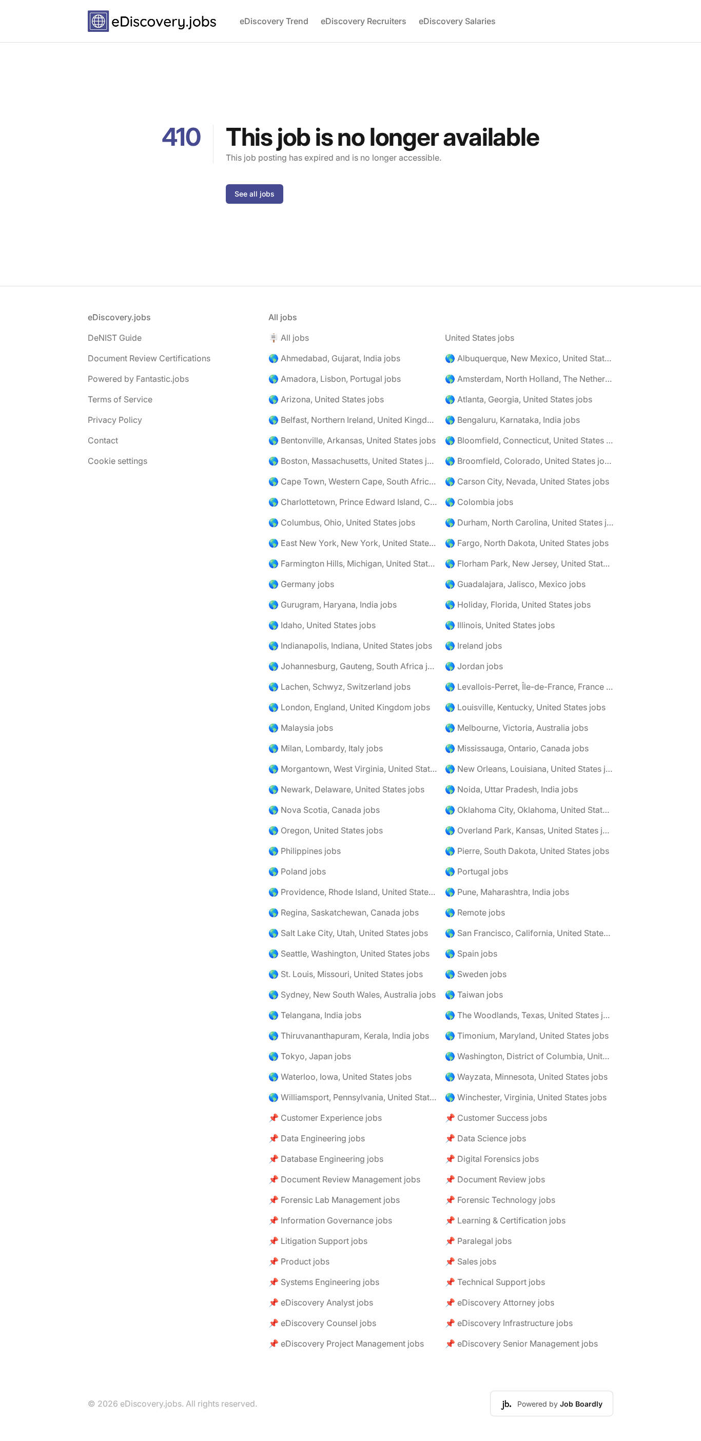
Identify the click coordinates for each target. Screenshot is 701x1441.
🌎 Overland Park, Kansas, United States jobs (529, 830)
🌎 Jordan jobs (474, 666)
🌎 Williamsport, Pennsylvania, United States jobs (352, 1097)
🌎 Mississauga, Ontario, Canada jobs (517, 748)
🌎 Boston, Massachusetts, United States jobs (352, 461)
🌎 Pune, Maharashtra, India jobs (507, 892)
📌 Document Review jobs (495, 1179)
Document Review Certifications (149, 358)
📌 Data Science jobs (485, 1138)
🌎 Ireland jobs (473, 645)
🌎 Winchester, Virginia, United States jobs (526, 1097)
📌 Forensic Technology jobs (500, 1200)
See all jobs (255, 193)
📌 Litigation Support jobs (317, 1241)
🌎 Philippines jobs (304, 851)
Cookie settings (117, 461)
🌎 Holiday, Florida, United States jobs (518, 604)
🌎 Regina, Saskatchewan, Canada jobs (343, 912)
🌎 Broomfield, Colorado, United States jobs (529, 461)
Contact (103, 440)
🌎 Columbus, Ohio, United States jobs (341, 522)
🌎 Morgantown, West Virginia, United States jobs (352, 769)
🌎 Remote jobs (475, 912)
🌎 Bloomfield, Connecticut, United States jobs (529, 440)
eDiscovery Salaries (457, 21)
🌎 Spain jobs (471, 953)
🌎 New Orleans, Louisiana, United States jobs (529, 769)
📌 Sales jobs (470, 1261)
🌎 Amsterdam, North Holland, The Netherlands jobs (529, 379)
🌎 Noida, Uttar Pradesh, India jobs (511, 789)
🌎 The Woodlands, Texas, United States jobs (529, 1015)
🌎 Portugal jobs (476, 871)
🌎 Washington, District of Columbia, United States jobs (529, 1056)
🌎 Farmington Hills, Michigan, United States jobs (352, 563)
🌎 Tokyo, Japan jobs (309, 1056)
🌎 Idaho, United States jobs (322, 625)
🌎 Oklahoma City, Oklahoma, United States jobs (529, 810)
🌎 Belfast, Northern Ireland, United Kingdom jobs (352, 420)
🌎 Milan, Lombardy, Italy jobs (325, 748)
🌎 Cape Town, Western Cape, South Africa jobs (352, 481)
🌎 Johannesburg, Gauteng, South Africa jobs (352, 666)
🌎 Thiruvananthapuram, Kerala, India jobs (348, 1035)
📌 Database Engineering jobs (325, 1159)
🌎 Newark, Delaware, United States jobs (346, 789)
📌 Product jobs (298, 1261)
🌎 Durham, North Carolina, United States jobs (529, 522)
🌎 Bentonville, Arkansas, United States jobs (352, 440)
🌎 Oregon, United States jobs (325, 830)
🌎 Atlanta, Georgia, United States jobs (518, 399)
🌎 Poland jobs (297, 871)
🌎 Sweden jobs (476, 974)
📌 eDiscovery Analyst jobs (320, 1302)
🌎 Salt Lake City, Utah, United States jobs (348, 933)
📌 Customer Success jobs (496, 1118)
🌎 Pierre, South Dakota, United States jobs (527, 851)
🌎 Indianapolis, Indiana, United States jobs (350, 645)
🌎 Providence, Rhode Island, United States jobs (352, 892)
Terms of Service (120, 399)
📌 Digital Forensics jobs (492, 1159)
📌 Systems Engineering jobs (323, 1282)
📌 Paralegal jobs (478, 1241)
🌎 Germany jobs (301, 584)
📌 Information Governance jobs (330, 1220)
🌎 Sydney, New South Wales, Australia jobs (352, 994)
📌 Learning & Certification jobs (505, 1220)
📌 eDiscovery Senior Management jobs (521, 1343)
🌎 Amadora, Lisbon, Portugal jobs (334, 379)
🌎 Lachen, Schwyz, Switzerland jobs (339, 686)
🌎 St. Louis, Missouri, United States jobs (345, 974)
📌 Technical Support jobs (495, 1282)
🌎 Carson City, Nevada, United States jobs (527, 481)
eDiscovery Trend (274, 21)
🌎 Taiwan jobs (474, 994)
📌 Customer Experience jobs (325, 1118)
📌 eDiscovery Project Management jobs (346, 1343)
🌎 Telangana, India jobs (314, 1015)
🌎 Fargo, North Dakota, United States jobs (527, 543)
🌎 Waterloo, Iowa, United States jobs (340, 1077)
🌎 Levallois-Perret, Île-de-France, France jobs (529, 686)
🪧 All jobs (288, 338)
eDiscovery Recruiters (363, 21)
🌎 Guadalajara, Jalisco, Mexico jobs (515, 584)
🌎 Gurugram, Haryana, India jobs (332, 604)
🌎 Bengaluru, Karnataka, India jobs (512, 420)
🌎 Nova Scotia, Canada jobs (324, 810)
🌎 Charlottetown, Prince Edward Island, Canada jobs (352, 502)
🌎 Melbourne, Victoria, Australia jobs (516, 728)
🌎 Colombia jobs (479, 502)
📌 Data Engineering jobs (316, 1138)
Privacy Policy (115, 420)
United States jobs (479, 338)
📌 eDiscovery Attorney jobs (499, 1302)
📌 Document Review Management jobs (344, 1179)
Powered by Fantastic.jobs (138, 379)
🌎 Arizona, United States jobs (326, 399)
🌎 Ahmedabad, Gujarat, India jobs (334, 358)
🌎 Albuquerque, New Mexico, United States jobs (529, 358)
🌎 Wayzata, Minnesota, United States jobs (526, 1077)
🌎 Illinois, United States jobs (500, 625)
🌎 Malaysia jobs (300, 728)
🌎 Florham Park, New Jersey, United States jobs (529, 563)
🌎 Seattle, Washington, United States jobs (349, 953)
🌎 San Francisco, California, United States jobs (529, 933)
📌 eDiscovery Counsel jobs (322, 1323)
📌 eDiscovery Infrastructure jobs (509, 1323)
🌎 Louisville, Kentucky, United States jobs (525, 707)
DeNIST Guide (115, 338)
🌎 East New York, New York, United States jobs (352, 543)
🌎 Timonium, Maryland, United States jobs (527, 1035)
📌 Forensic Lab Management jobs (334, 1200)
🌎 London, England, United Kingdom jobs (349, 707)
